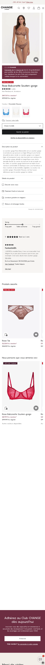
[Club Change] (28, 8)
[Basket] (38, 8)
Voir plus (8, 258)
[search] (18, 8)
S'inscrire (22, 638)
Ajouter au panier (22, 132)
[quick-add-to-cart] (5, 334)
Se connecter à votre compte (28, 644)
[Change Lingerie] (6, 8)
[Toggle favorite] (36, 59)
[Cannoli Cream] (16, 112)
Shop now (29, 2)
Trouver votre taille (12, 120)
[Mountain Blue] (6, 112)
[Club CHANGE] (33, 8)
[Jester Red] (26, 112)
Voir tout (8, 269)
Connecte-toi (9, 70)
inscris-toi (19, 70)
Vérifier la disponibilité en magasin (22, 138)
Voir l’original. (9, 264)
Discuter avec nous (11, 185)
